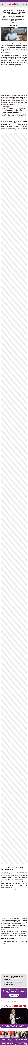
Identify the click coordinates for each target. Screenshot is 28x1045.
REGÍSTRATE (23, 1)
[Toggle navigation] (2, 4)
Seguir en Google (14, 995)
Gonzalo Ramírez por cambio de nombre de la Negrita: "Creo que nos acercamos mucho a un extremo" (14, 982)
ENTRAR (17, 1)
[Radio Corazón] (13, 4)
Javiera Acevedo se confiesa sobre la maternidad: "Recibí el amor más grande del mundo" (14, 977)
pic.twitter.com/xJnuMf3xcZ (9, 938)
